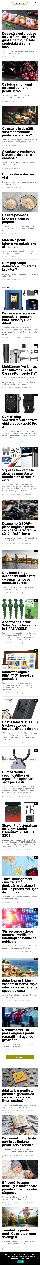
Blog (36, 291)
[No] (37, 1258)
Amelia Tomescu (6, 1111)
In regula (20, 1262)
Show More (20, 1057)
